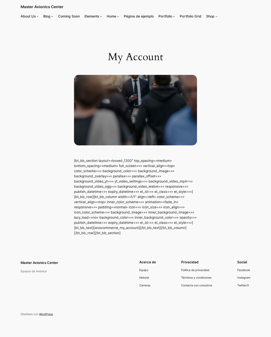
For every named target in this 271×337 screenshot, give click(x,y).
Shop (210, 16)
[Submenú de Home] (118, 16)
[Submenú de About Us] (37, 16)
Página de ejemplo (139, 16)
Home (111, 16)
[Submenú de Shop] (216, 16)
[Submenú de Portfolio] (174, 16)
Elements (92, 16)
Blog (46, 16)
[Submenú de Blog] (52, 16)
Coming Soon (69, 16)
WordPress (46, 314)
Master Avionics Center (42, 6)
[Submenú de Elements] (101, 16)
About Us (28, 16)
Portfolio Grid (190, 16)
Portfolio (165, 16)
